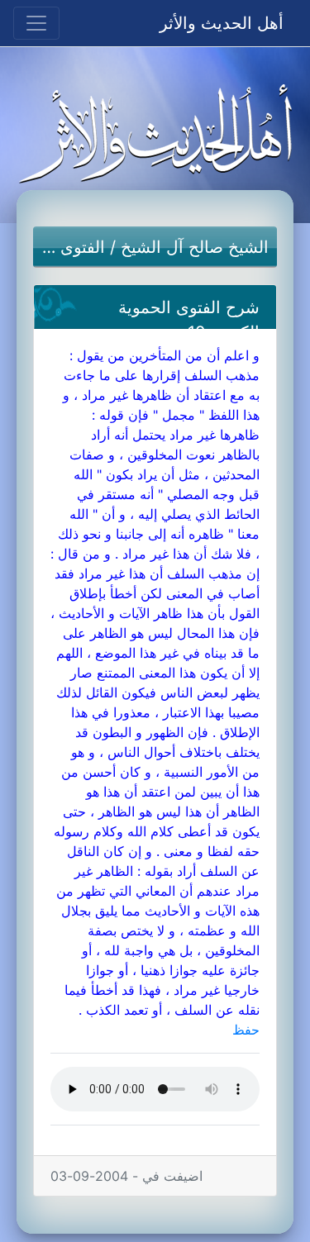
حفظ (246, 1029)
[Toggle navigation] (36, 23)
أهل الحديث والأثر (222, 23)
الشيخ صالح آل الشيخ (195, 247)
